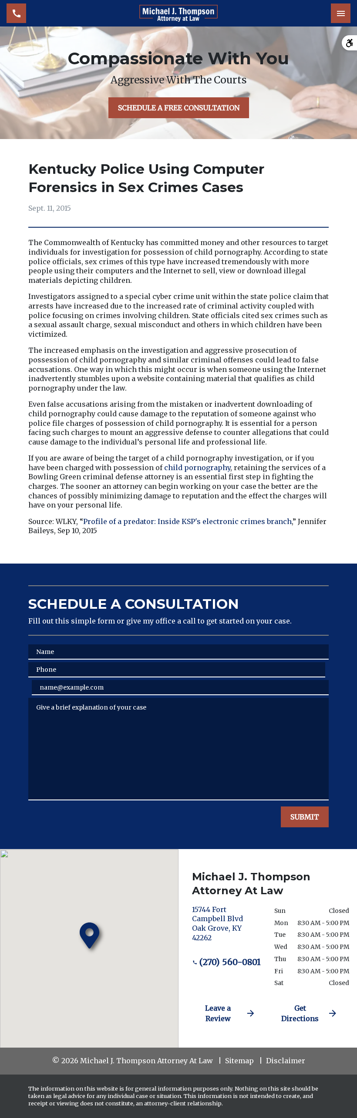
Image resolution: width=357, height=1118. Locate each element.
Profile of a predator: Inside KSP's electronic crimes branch (187, 521)
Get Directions (300, 1013)
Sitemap (239, 1060)
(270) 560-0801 (230, 962)
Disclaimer (285, 1060)
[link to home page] (178, 13)
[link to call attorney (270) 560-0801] (16, 13)
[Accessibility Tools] (349, 42)
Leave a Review (218, 1013)
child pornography (197, 467)
